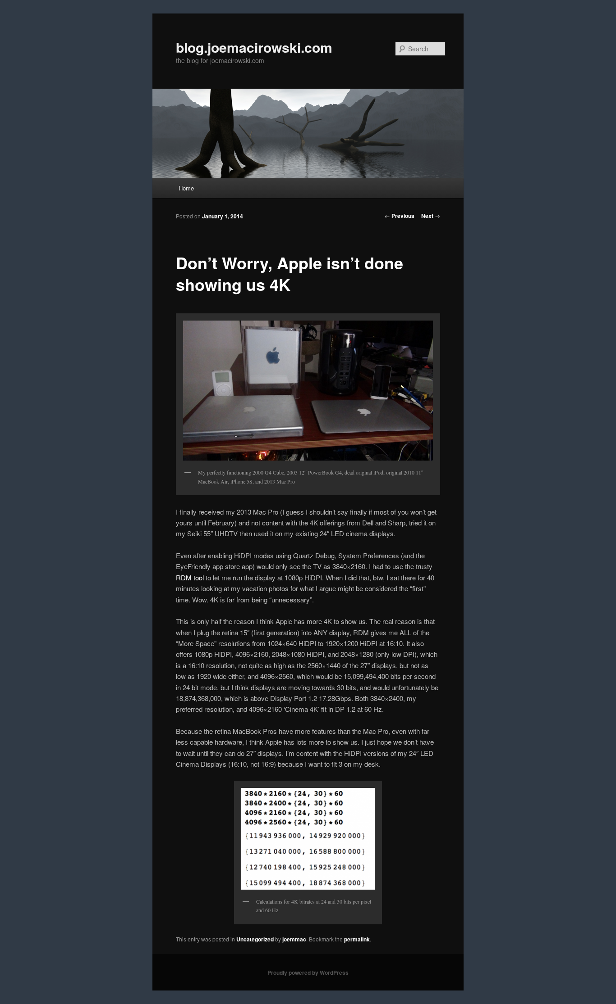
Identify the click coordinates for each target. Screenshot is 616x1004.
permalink (357, 939)
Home (186, 188)
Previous (399, 216)
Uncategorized (255, 939)
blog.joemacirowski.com (254, 47)
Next (430, 216)
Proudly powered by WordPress (308, 972)
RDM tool (190, 577)
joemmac (294, 939)
